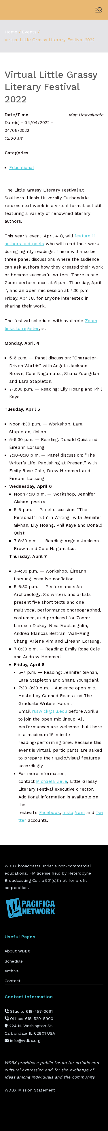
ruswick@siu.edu (49, 711)
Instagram (73, 812)
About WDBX (17, 951)
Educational (21, 167)
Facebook (49, 812)
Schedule (14, 961)
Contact (12, 980)
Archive (12, 971)
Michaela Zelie (51, 781)
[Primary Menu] (98, 10)
